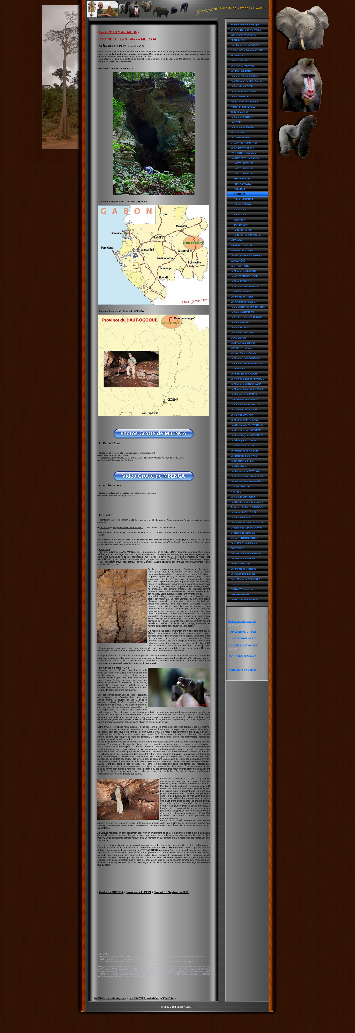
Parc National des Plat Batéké (246, 81)
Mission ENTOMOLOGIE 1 (245, 538)
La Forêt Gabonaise (241, 291)
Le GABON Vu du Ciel (242, 148)
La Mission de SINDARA (244, 271)
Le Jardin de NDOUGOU (244, 409)
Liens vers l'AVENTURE (243, 35)
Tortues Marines (239, 112)
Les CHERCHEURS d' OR (244, 276)
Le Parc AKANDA (240, 327)
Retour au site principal (242, 621)
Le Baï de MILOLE (240, 322)
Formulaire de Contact (243, 669)
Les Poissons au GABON (244, 450)
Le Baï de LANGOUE (242, 117)
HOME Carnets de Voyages (245, 24)
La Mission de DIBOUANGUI (246, 358)
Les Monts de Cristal (242, 296)
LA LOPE (236, 122)
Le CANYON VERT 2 (241, 137)
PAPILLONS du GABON (242, 631)
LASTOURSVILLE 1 (244, 163)
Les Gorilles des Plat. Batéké (246, 481)
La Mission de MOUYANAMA (246, 384)
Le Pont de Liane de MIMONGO (247, 379)
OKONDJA (239, 194)
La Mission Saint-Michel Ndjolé (247, 389)
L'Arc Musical (238, 368)
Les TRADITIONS (240, 266)
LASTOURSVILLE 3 (244, 173)
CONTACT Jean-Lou (242, 589)
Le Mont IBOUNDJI (241, 281)
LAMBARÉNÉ (238, 261)
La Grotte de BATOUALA (247, 235)
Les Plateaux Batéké (241, 71)
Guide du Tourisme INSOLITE (247, 50)
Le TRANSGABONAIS (242, 65)
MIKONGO (236, 240)
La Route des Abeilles (242, 127)
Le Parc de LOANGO (242, 415)
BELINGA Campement (243, 343)
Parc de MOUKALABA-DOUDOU (248, 307)
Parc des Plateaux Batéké (244, 76)
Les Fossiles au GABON (244, 373)
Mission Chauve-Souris (243, 353)
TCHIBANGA (241, 225)
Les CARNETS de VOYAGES (246, 30)
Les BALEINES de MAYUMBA (246, 255)
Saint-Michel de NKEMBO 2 (245, 579)
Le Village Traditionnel (243, 574)
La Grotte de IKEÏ (243, 230)
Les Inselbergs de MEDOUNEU (247, 435)
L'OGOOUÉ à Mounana (243, 153)
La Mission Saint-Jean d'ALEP (247, 476)
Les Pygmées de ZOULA (244, 394)
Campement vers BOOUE (244, 399)
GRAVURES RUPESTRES (244, 142)
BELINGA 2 (240, 214)
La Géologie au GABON (243, 440)
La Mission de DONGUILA (245, 286)
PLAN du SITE (238, 40)
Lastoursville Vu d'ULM (243, 512)
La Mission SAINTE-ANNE (244, 420)
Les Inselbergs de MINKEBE (246, 430)
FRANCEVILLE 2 (242, 184)
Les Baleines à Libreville (244, 456)
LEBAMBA (239, 219)
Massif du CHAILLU (241, 245)
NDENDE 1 (239, 189)
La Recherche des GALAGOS (246, 317)
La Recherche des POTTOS (245, 404)
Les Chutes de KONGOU (244, 91)
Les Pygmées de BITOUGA (245, 471)
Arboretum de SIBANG (243, 558)
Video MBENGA (243, 204)
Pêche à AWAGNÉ (240, 563)
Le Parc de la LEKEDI (242, 86)
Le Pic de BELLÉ (240, 96)
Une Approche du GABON (245, 45)
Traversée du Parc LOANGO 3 (247, 507)
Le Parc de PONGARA (242, 332)
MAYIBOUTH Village (241, 348)
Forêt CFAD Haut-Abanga (244, 543)
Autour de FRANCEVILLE (244, 101)
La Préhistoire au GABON (244, 445)
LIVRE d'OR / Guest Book (244, 599)
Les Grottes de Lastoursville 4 (247, 502)
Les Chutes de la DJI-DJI (244, 302)
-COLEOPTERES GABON (242, 638)
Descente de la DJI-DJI (243, 533)
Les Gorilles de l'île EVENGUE (247, 425)
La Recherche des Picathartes (247, 363)
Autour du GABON (241, 60)
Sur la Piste (237, 55)
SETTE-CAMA (238, 132)
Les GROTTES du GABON (245, 158)
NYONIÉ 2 (236, 492)
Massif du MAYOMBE (242, 250)
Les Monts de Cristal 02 (243, 569)
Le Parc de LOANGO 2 (243, 497)
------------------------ (240, 584)
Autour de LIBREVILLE (243, 107)
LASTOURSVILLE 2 (244, 168)
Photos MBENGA (244, 199)
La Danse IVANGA (240, 517)
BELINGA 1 (240, 209)
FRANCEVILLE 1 (242, 178)
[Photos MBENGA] (154, 438)
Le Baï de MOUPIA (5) (242, 312)
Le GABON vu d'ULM (242, 461)
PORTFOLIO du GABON (242, 655)
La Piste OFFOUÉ (240, 486)
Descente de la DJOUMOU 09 (246, 527)
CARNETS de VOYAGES (243, 645)
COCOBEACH (238, 338)
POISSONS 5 (237, 548)
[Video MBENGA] (154, 481)
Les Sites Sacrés (239, 466)
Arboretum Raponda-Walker (246, 553)
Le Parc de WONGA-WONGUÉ (247, 522)
